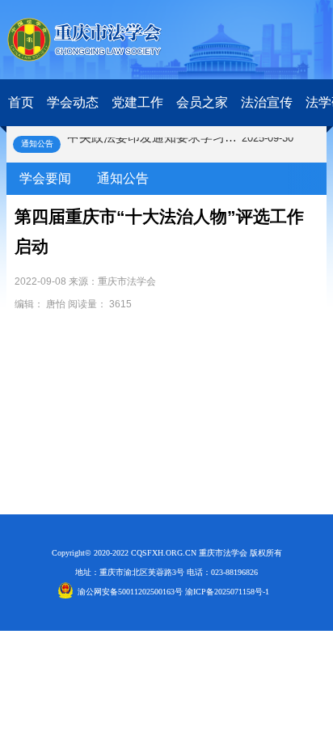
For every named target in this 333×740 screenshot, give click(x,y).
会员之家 (202, 102)
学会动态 (73, 102)
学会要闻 (45, 178)
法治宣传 (267, 102)
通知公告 (123, 178)
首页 (21, 102)
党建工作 (137, 102)
